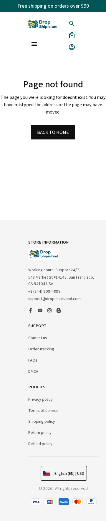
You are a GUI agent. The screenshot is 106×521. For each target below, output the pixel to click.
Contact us (37, 337)
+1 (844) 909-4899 (44, 291)
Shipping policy (41, 421)
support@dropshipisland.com (54, 298)
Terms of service (43, 410)
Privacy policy (40, 399)
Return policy (40, 432)
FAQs (32, 360)
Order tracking (41, 349)
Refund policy (40, 443)
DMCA (33, 371)
